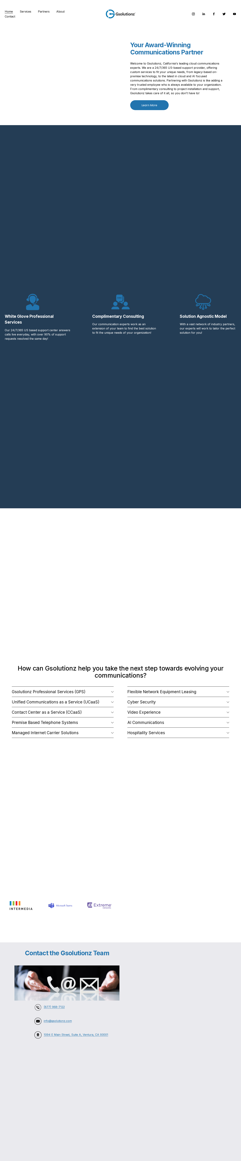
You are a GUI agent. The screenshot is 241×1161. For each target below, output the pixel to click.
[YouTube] (234, 14)
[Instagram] (193, 14)
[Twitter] (224, 14)
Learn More (149, 105)
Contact (10, 16)
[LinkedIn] (203, 14)
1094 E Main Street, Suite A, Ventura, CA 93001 (76, 1034)
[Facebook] (214, 14)
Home (9, 11)
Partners (44, 11)
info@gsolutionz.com (58, 1021)
